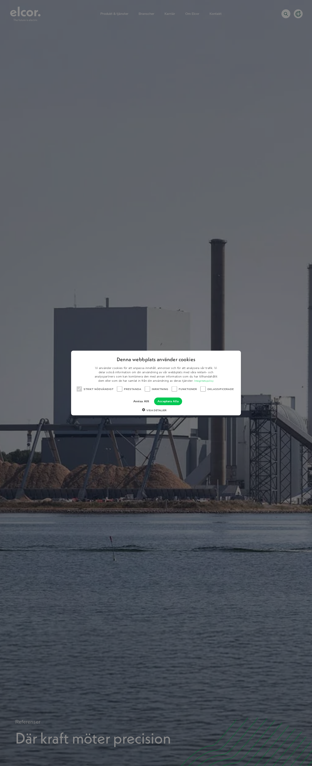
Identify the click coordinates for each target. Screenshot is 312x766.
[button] (155, 410)
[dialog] (156, 383)
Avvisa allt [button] (141, 401)
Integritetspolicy (204, 381)
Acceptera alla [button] (168, 401)
